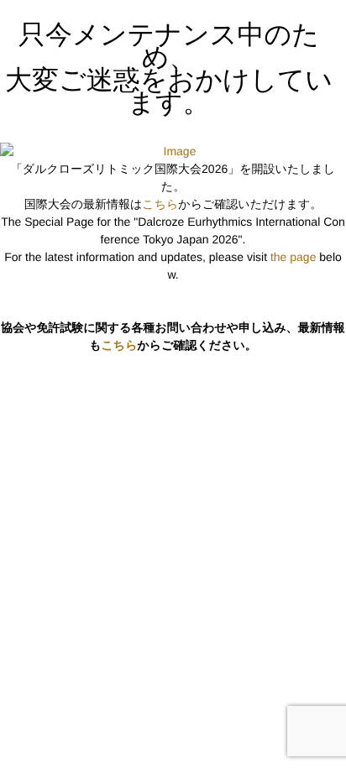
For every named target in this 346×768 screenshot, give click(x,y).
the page (293, 257)
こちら (160, 204)
